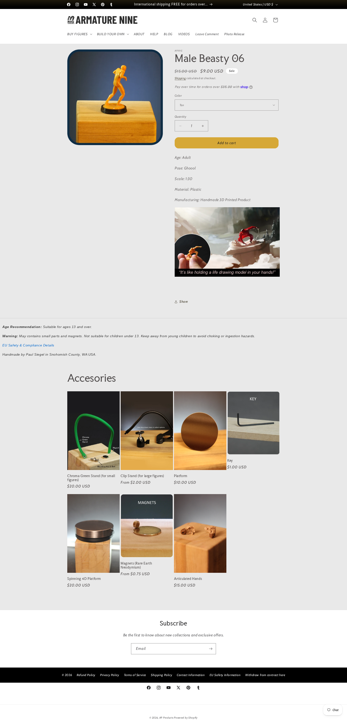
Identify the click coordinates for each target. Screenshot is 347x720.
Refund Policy (86, 675)
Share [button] (183, 301)
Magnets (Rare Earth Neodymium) (136, 565)
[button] (79, 34)
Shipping (180, 78)
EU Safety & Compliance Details (28, 345)
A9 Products (166, 717)
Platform (180, 476)
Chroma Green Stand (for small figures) (91, 478)
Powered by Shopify (186, 717)
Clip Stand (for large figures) (142, 476)
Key (230, 460)
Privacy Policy (109, 675)
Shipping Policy (161, 675)
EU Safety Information (225, 675)
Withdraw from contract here (265, 675)
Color (178, 95)
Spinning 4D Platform (84, 579)
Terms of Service (135, 675)
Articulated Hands (188, 579)
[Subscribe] (210, 648)
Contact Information (191, 675)
